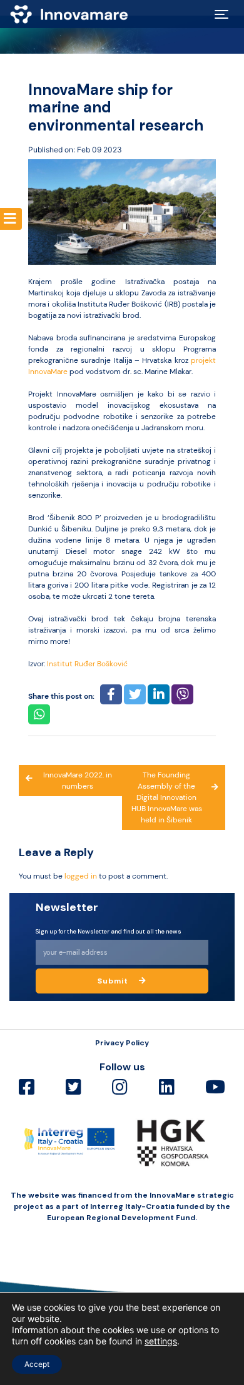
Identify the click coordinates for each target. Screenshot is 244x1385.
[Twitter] (73, 1087)
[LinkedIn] (167, 1087)
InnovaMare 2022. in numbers (77, 780)
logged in (80, 876)
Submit (114, 981)
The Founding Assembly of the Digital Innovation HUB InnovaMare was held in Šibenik (166, 797)
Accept (36, 1364)
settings (161, 1341)
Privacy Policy (122, 1043)
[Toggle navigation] (221, 14)
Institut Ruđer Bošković (87, 664)
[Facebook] (26, 1087)
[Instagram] (120, 1087)
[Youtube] (215, 1087)
